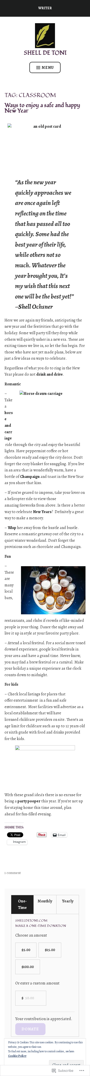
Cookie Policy (17, 1056)
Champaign (30, 476)
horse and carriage (8, 425)
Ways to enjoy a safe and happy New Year (42, 107)
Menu (48, 67)
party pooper (29, 801)
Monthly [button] (45, 901)
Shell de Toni (45, 53)
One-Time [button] (22, 904)
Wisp (12, 528)
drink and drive (49, 374)
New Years (42, 512)
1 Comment (12, 872)
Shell (24, 306)
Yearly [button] (67, 901)
